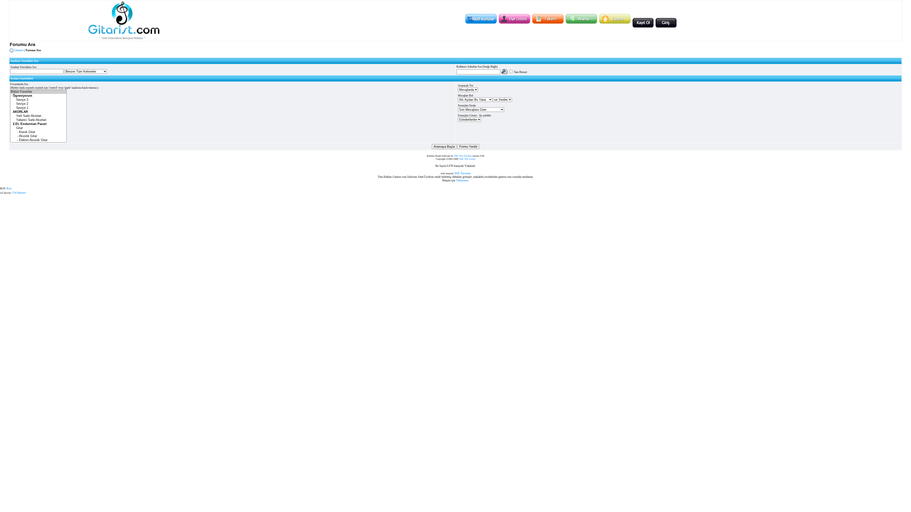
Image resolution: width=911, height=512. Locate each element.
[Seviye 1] (38, 108)
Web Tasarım (462, 173)
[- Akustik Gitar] (38, 136)
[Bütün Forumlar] (38, 92)
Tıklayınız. (462, 180)
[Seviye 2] (38, 104)
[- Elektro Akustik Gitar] (38, 140)
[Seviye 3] (38, 100)
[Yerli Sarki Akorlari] (38, 116)
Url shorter (19, 192)
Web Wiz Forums (463, 156)
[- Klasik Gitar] (38, 132)
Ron (9, 188)
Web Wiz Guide (467, 159)
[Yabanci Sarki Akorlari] (38, 120)
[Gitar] (38, 128)
